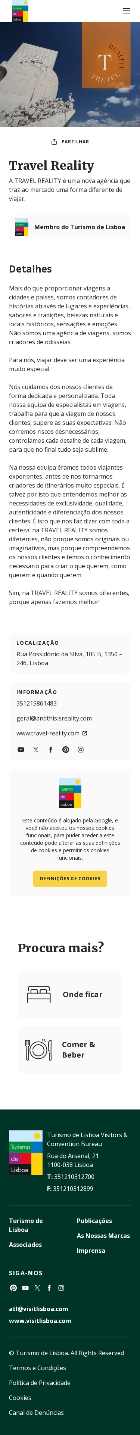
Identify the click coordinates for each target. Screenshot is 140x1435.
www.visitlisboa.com (40, 1321)
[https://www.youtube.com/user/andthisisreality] (20, 749)
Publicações (94, 1221)
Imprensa (91, 1250)
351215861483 (36, 703)
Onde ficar (83, 994)
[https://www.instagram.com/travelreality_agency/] (80, 749)
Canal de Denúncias (36, 1412)
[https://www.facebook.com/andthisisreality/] (50, 749)
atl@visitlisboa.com (38, 1309)
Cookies (20, 1398)
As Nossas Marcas (103, 1236)
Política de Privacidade (40, 1383)
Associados (25, 1245)
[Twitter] (37, 1287)
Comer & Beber (78, 1049)
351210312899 (73, 1189)
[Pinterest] (13, 1287)
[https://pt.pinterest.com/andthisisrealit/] (65, 749)
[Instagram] (61, 1287)
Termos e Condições (37, 1368)
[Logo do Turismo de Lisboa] (20, 11)
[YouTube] (25, 1287)
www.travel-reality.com (48, 733)
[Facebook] (49, 1287)
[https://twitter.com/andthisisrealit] (35, 749)
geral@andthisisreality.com (54, 718)
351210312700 (74, 1177)
